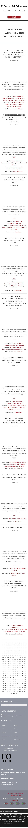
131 (17, 661)
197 (8, 675)
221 (17, 679)
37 (17, 646)
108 (10, 657)
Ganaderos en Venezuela (14, 227)
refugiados (14, 466)
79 (23, 651)
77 (19, 651)
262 (20, 687)
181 (17, 671)
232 (20, 681)
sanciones (20, 349)
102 (20, 655)
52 (21, 648)
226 (5, 681)
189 (13, 673)
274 (25, 689)
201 (17, 675)
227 (8, 681)
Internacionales (7, 98)
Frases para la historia (8, 748)
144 (25, 663)
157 (8, 667)
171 (17, 669)
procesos (20, 104)
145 (3, 665)
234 (25, 681)
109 (13, 657)
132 (20, 661)
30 (4, 646)
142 (20, 663)
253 (22, 685)
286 (14, 693)
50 (17, 648)
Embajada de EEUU (13, 629)
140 (15, 663)
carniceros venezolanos (14, 225)
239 (13, 683)
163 (22, 667)
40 (23, 646)
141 (17, 663)
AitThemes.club (14, 800)
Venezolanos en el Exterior (10, 100)
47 (12, 648)
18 (6, 644)
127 (8, 661)
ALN (11, 464)
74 (14, 651)
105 (3, 657)
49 (15, 648)
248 (10, 685)
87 (14, 653)
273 (22, 689)
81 (2, 653)
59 (10, 649)
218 (10, 679)
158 (10, 667)
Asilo (11, 102)
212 (20, 677)
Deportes (16, 736)
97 (8, 655)
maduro (7, 104)
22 (14, 644)
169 (13, 669)
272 (20, 689)
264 (25, 687)
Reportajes (16, 728)
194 (25, 673)
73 (12, 651)
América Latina (14, 347)
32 (8, 646)
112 (20, 657)
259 (13, 687)
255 (3, 687)
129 (13, 661)
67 (25, 649)
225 (3, 681)
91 (21, 653)
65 (21, 649)
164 (25, 667)
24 (17, 644)
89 (17, 653)
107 (8, 657)
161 (17, 667)
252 (20, 685)
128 (10, 661)
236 (5, 683)
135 (3, 663)
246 (5, 685)
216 (5, 679)
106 (5, 657)
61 (14, 649)
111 (17, 657)
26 (21, 644)
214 (25, 677)
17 (4, 644)
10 (15, 642)
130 (15, 661)
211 (17, 677)
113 (22, 657)
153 (22, 665)
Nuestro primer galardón (14, 527)
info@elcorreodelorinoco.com (7, 784)
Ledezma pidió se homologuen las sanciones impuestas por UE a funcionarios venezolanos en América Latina (14, 301)
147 (8, 665)
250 (15, 685)
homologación (6, 349)
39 (21, 646)
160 (15, 667)
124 (25, 659)
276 (5, 691)
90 (19, 653)
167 (8, 669)
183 (22, 671)
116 (5, 659)
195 (3, 675)
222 (20, 679)
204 (25, 675)
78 (21, 651)
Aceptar (15, 811)
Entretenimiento (17, 739)
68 (2, 651)
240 (15, 683)
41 (25, 646)
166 (5, 669)
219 (13, 679)
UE (25, 349)
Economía (16, 221)
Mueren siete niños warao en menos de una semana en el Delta (14, 477)
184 (25, 671)
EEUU (15, 102)
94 (2, 655)
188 (10, 673)
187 (8, 673)
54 (25, 648)
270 (15, 689)
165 (3, 669)
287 (16, 693)
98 (10, 655)
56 (4, 649)
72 (10, 651)
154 (25, 665)
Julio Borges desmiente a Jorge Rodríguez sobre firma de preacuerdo (14, 360)
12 (19, 642)
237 (8, 683)
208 (10, 677)
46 (10, 648)
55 (2, 649)
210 (15, 677)
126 (5, 661)
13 (21, 642)
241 (17, 683)
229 (13, 681)
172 (20, 669)
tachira (21, 286)
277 (8, 691)
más (14, 93)
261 (17, 687)
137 (8, 663)
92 (23, 653)
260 (15, 687)
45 (8, 648)
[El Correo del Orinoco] (14, 6)
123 (22, 659)
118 (10, 659)
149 (13, 665)
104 (25, 655)
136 (5, 663)
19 (8, 644)
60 (12, 649)
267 (8, 689)
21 (12, 644)
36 (15, 646)
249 (13, 685)
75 (15, 651)
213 (22, 677)
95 (4, 655)
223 (22, 679)
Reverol (16, 286)
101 (17, 655)
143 (22, 663)
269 (13, 689)
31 (6, 646)
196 (5, 675)
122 (20, 659)
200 (15, 675)
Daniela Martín (17, 109)
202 (20, 675)
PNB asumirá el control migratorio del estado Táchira (14, 240)
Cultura (11, 568)
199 (13, 675)
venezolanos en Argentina (14, 169)
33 (10, 646)
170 (15, 669)
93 (25, 653)
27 (23, 644)
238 (10, 683)
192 (20, 673)
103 (22, 655)
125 (3, 661)
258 (10, 687)
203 (22, 675)
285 (11, 693)
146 (5, 665)
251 (17, 685)
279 (13, 691)
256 (5, 687)
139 (13, 663)
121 (17, 659)
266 (5, 689)
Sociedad (22, 98)
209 (13, 677)
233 (22, 681)
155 (3, 667)
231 (17, 681)
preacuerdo (15, 407)
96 (6, 655)
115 (3, 659)
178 (10, 671)
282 (20, 691)
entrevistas (21, 102)
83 (6, 653)
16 (2, 644)
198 (10, 675)
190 (15, 673)
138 (10, 663)
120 (15, 659)
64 (19, 649)
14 (23, 642)
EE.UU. (21, 347)
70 (6, 651)
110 (15, 657)
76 (17, 651)
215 (3, 679)
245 (3, 685)
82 (4, 653)
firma (14, 405)
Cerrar (1, 826)
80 (25, 651)
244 (25, 683)
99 (12, 655)
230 (15, 681)
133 (22, 661)
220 (15, 679)
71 (8, 651)
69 (4, 651)
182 (20, 671)
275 (3, 691)
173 (22, 669)
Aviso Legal (10, 793)
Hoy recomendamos (17, 96)
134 (25, 661)
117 (8, 659)
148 (10, 665)
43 (4, 648)
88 (15, 653)
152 (20, 665)
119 (12, 659)
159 (13, 667)
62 (15, 649)
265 (3, 689)
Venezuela (22, 100)
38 (19, 646)
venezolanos (10, 106)
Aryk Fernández (18, 171)
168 (10, 669)
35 (14, 646)
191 (17, 673)
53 (23, 648)
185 (3, 673)
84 (8, 653)
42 (2, 648)
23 (15, 644)
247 (8, 685)
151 (17, 665)
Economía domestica (6, 736)
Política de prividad (19, 793)
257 (8, 687)
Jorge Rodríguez (21, 405)
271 (17, 689)
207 (8, 677)
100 (15, 655)
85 (10, 653)
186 (5, 673)
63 (17, 649)
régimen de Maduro (12, 631)
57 (6, 649)
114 (25, 657)
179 (13, 671)
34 (12, 646)
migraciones (13, 104)
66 (23, 649)
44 (6, 648)
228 (10, 681)
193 (22, 673)
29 (2, 646)
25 (19, 644)
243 (22, 683)
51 (19, 648)
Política (13, 163)
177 (8, 671)
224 (25, 679)
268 (10, 689)
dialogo (10, 405)
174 (25, 669)
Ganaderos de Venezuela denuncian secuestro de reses (14, 180)
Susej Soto (18, 232)
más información (9, 811)
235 (3, 683)
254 (25, 685)
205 (3, 677)
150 (15, 665)
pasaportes (20, 167)
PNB (11, 286)
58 (8, 649)
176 (5, 671)
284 (25, 691)
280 (15, 691)
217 (8, 679)
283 (22, 691)
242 (20, 683)
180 (15, 671)
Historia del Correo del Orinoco (10, 750)
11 (17, 642)
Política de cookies (16, 795)
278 (10, 691)
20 (10, 644)
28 (25, 644)
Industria (18, 223)
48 (14, 648)
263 (22, 687)
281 (17, 691)
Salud (15, 732)
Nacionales (15, 98)
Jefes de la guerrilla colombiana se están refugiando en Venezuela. (14, 420)
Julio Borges (7, 407)
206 (5, 677)
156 (5, 667)
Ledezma (13, 167)
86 (12, 653)
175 (3, 671)
